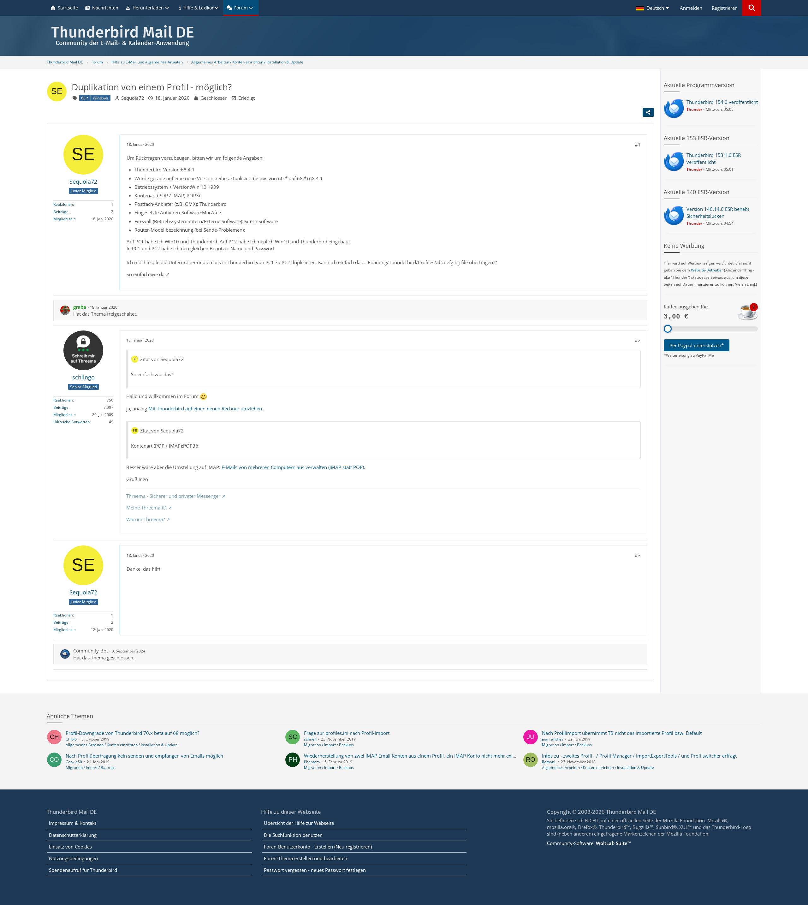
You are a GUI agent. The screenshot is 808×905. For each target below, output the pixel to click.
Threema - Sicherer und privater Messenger (173, 496)
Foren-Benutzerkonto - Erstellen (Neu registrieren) (318, 846)
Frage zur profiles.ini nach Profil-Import (346, 733)
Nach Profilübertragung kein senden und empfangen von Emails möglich (144, 756)
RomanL (549, 762)
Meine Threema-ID (146, 507)
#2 (638, 340)
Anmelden (691, 8)
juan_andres (552, 739)
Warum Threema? (145, 519)
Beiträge (60, 211)
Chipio (71, 739)
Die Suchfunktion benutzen (293, 835)
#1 (638, 144)
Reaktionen (63, 204)
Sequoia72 (132, 98)
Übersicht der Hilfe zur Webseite (299, 823)
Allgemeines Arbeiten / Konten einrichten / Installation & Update (122, 744)
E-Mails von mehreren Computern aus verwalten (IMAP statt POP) (293, 467)
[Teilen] (648, 112)
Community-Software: (589, 843)
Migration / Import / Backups (329, 744)
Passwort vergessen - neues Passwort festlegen (315, 870)
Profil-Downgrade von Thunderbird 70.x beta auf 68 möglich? (132, 733)
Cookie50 (74, 762)
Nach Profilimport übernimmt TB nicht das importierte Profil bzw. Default (622, 733)
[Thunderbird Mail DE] (404, 36)
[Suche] (751, 8)
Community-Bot (90, 650)
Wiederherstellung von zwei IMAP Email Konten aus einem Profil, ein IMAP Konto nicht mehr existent (413, 756)
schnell (310, 739)
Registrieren (725, 8)
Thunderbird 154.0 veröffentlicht (722, 102)
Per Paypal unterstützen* (696, 345)
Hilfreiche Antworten (71, 422)
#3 (638, 555)
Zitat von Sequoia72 (162, 359)
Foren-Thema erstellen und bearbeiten (305, 858)
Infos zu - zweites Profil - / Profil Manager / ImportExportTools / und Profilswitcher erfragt (639, 756)
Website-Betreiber (707, 270)
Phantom (312, 762)
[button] (653, 8)
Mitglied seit (64, 219)
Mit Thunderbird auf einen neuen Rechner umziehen (205, 408)
